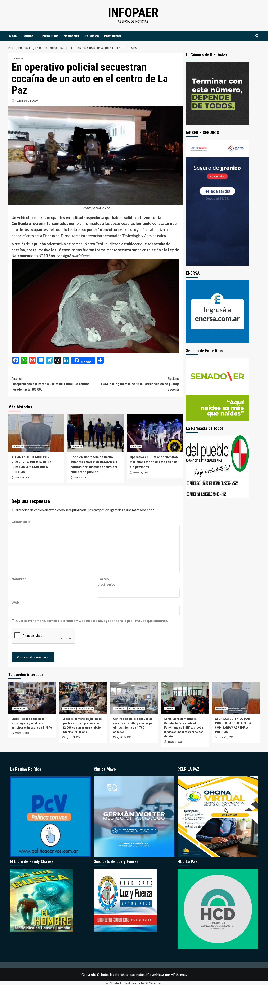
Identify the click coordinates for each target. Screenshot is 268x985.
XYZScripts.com (154, 983)
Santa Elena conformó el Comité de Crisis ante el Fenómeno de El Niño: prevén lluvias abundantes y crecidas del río (183, 727)
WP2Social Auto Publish (118, 983)
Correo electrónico (107, 581)
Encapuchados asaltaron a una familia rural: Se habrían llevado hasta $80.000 (50, 384)
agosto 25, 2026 (22, 733)
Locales (169, 708)
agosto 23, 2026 (22, 477)
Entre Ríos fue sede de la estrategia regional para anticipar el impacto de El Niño (32, 723)
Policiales (92, 36)
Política (27, 36)
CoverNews (156, 974)
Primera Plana (48, 36)
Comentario (22, 522)
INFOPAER (133, 12)
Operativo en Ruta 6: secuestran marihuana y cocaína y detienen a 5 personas (154, 462)
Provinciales (113, 36)
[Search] (257, 36)
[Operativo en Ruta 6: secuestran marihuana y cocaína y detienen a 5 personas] (155, 432)
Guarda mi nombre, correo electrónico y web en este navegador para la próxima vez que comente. (92, 621)
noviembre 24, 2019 (26, 100)
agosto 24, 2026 (73, 737)
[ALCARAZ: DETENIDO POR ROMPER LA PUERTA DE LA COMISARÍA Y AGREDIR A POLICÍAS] (36, 432)
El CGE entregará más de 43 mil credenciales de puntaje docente (139, 384)
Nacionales (72, 36)
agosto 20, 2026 (81, 477)
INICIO (12, 36)
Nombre (19, 579)
